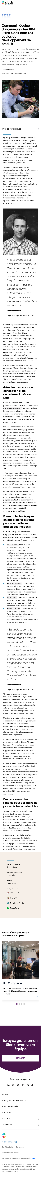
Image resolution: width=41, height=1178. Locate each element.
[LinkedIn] (9, 1085)
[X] (23, 1085)
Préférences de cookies (10, 1153)
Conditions (20, 1147)
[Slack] (7, 3)
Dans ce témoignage (11, 129)
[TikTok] (32, 1085)
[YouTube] (28, 1085)
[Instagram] (13, 1085)
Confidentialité (7, 1147)
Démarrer (20, 1058)
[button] (17, 1004)
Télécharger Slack (8, 1142)
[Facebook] (18, 1085)
